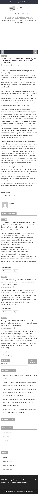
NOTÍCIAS (4, 56)
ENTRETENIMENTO (8, 433)
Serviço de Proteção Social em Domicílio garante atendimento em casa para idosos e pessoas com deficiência (19, 322)
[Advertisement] (19, 36)
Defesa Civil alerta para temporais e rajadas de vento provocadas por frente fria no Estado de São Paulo (20, 383)
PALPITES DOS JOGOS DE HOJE (17, 482)
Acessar (5, 457)
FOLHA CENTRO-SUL (19, 18)
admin (15, 65)
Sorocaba (6, 445)
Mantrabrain (29, 492)
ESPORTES (6, 437)
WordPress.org (7, 469)
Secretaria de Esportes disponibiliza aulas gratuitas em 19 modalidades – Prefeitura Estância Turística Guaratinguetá (18, 224)
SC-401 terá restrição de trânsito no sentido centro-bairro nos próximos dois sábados (19, 410)
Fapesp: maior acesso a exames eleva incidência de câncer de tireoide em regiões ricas (6, 361)
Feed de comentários (9, 465)
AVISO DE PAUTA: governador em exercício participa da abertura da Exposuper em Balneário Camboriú (18, 281)
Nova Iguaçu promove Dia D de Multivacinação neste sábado (20, 376)
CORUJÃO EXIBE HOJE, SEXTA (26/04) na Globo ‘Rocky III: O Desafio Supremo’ (33, 361)
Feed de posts (7, 461)
